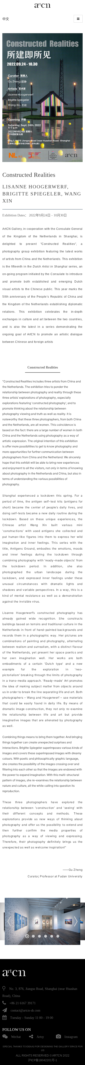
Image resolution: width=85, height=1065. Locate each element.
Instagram (71, 1036)
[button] (27, 936)
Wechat (16, 1036)
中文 (5, 18)
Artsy (40, 1036)
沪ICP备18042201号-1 (42, 1060)
